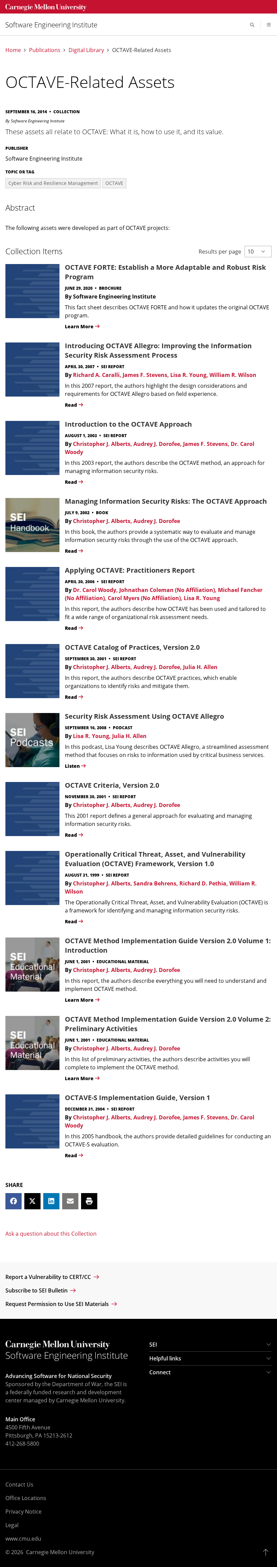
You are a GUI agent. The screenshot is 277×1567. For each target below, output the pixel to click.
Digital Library (86, 50)
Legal (12, 1525)
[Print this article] (89, 1201)
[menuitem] (54, 25)
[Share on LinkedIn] (51, 1201)
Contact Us (19, 1484)
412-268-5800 (22, 1443)
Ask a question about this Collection (51, 1233)
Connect (160, 1372)
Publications (44, 50)
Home (13, 50)
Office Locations (25, 1498)
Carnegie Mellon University (60, 1552)
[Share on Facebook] (13, 1201)
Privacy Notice (23, 1511)
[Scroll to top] (267, 1552)
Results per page (220, 251)
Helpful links (165, 1358)
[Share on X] (32, 1201)
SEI (153, 1344)
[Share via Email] (70, 1201)
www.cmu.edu (23, 1538)
